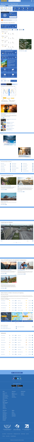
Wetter (4, 391)
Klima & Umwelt (14, 416)
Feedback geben (16, 15)
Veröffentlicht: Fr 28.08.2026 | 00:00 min (5, 116)
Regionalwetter (4, 416)
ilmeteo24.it (4, 406)
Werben (4, 399)
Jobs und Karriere (4, 433)
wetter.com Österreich (5, 398)
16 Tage (17, 5)
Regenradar (20, 5)
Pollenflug (24, 5)
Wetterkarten (14, 391)
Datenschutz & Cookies (10, 433)
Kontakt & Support (23, 433)
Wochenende (10, 5)
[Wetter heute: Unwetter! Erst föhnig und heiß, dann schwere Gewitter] (9, 108)
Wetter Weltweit (4, 418)
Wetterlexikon (4, 419)
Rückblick (28, 5)
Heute (1, 5)
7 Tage (14, 5)
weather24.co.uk (5, 408)
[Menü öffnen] (33, 1)
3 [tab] (16, 242)
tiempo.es (4, 404)
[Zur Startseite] (4, 1)
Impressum (27, 433)
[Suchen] (19, 1)
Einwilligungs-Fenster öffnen (17, 433)
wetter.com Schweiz (5, 397)
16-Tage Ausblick (32, 9)
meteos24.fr (4, 405)
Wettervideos (5, 410)
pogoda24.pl (4, 407)
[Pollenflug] (31, 1)
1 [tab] (13, 242)
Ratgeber (13, 410)
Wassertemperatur (14, 397)
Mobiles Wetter (23, 391)
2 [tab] (15, 242)
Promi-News (4, 420)
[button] (9, 26)
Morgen (4, 5)
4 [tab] (17, 242)
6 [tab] (20, 242)
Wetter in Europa (5, 417)
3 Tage (7, 5)
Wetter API (4, 401)
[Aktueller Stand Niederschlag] (25, 44)
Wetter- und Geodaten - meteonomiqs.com (5, 402)
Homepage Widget (5, 400)
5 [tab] (18, 242)
